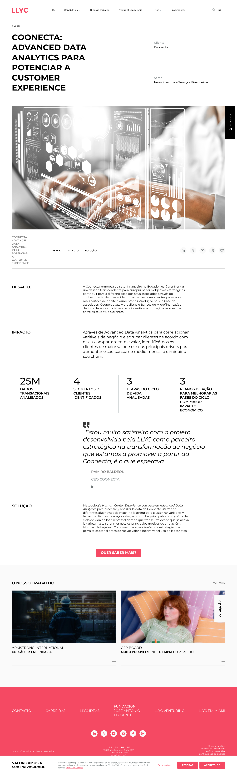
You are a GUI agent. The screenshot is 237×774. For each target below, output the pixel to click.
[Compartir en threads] (212, 250)
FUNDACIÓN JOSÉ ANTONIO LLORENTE (127, 710)
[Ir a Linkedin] (92, 486)
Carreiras (55, 711)
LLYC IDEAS (89, 711)
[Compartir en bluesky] (222, 250)
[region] (118, 765)
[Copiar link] (202, 250)
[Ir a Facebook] (133, 733)
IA (53, 10)
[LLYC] (20, 10)
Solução (91, 250)
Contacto (230, 120)
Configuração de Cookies (212, 754)
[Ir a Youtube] (123, 733)
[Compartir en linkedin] (183, 250)
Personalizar (164, 765)
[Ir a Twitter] (104, 733)
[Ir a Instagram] (113, 733)
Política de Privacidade (213, 748)
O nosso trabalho (99, 10)
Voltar (17, 26)
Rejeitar (187, 765)
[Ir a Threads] (142, 733)
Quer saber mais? (118, 553)
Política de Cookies (74, 767)
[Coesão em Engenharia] (64, 617)
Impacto (73, 250)
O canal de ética (216, 746)
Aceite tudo (212, 765)
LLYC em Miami (212, 711)
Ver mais (219, 582)
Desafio (56, 250)
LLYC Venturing (169, 711)
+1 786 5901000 (118, 755)
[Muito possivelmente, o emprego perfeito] (173, 617)
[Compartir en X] (193, 250)
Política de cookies (215, 751)
